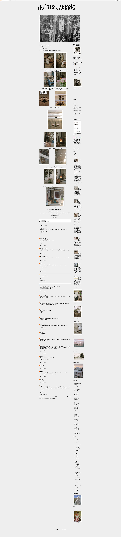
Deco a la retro (42, 332)
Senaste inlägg (41, 396)
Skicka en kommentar (43, 394)
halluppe (75, 398)
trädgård (76, 424)
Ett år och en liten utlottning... (79, 189)
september (77, 448)
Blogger (64, 529)
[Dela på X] (43, 220)
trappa (75, 423)
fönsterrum (76, 393)
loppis (75, 407)
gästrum (75, 395)
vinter (75, 432)
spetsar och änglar (43, 227)
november (77, 445)
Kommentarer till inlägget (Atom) (50, 398)
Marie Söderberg (43, 338)
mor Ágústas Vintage (45, 221)
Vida (40, 263)
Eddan (41, 379)
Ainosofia (41, 365)
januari (77, 461)
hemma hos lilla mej (43, 248)
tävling (75, 427)
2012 (76, 441)
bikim (41, 309)
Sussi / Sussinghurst (43, 256)
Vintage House (42, 238)
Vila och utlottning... (79, 252)
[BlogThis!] (42, 220)
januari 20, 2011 (43, 235)
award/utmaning (77, 383)
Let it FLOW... (77, 479)
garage (75, 394)
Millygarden (42, 324)
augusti (77, 450)
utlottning (76, 429)
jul (74, 402)
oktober (77, 447)
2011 (76, 442)
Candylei (41, 302)
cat (40, 317)
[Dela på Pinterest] (45, 220)
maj (76, 455)
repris (75, 418)
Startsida (55, 396)
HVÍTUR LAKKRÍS (56, 7)
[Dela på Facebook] (44, 220)
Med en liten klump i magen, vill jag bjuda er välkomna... (78, 227)
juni (76, 453)
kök (75, 404)
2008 (76, 490)
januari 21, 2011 (43, 368)
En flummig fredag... (79, 160)
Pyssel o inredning (43, 295)
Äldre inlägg (69, 396)
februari (77, 459)
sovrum (75, 420)
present (75, 415)
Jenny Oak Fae (42, 274)
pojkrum (75, 414)
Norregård (41, 356)
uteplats (75, 428)
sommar (75, 419)
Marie (41, 345)
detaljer (75, 390)
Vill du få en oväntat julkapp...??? (79, 215)
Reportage (76, 416)
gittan (41, 371)
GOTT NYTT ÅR (78, 485)
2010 (76, 487)
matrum (75, 408)
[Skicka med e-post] (41, 220)
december (77, 444)
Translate (77, 64)
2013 (76, 439)
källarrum (76, 403)
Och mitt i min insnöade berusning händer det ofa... (77, 464)
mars (76, 458)
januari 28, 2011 (43, 392)
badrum (75, 384)
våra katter (76, 433)
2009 (76, 489)
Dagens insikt (76, 389)
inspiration (76, 399)
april (76, 456)
